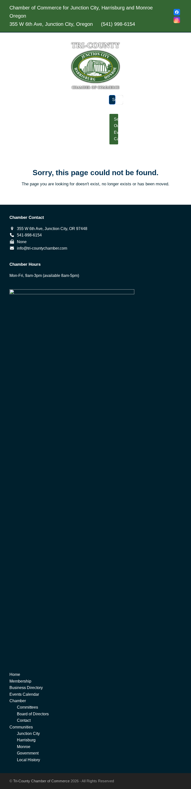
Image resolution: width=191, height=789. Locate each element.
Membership (20, 681)
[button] (95, 152)
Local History (28, 760)
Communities (21, 727)
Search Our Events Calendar (116, 129)
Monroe (23, 747)
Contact (24, 720)
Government (28, 753)
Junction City (28, 733)
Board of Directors (33, 714)
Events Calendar (24, 694)
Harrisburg (26, 740)
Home (14, 674)
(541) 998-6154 (118, 24)
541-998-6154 (29, 235)
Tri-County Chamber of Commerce (41, 781)
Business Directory (26, 688)
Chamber (17, 701)
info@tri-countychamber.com (42, 248)
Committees (27, 707)
